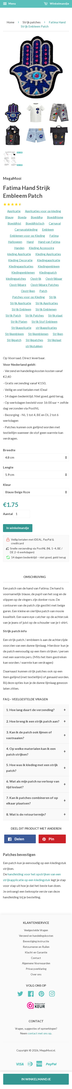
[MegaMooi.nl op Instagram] (52, 993)
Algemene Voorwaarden (36, 963)
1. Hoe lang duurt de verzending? (36, 710)
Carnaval (55, 223)
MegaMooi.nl (47, 1050)
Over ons (36, 974)
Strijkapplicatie (21, 327)
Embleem (48, 229)
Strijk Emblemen (46, 309)
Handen (19, 248)
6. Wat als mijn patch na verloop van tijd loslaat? (36, 784)
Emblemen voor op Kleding (27, 235)
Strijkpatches (34, 340)
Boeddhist (14, 223)
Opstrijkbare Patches (45, 285)
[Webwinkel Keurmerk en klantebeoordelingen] (36, 1010)
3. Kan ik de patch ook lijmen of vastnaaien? (36, 735)
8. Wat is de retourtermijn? (36, 814)
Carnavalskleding (26, 229)
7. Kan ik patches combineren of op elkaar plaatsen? (36, 800)
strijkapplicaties (46, 327)
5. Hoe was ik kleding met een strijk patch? (36, 767)
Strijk (52, 297)
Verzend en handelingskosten (36, 935)
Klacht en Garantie (36, 952)
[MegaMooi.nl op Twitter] (20, 993)
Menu (12, 3)
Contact (36, 958)
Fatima (54, 235)
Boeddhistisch (35, 223)
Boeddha (37, 217)
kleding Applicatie (19, 254)
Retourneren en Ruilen (36, 946)
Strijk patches (32, 22)
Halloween (15, 242)
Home (10, 22)
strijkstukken (34, 346)
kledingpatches (16, 278)
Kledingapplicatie (48, 260)
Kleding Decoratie (20, 260)
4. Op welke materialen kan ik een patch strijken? (36, 751)
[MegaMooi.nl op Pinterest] (41, 993)
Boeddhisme (55, 217)
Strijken (58, 334)
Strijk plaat (55, 315)
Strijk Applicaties (47, 303)
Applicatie (14, 211)
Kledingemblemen (23, 272)
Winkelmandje (59, 3)
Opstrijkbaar (54, 278)
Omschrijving (34, 577)
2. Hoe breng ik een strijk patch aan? (36, 721)
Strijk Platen (19, 321)
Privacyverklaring (36, 968)
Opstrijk (35, 278)
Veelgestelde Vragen (36, 930)
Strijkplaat (54, 340)
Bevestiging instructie (36, 941)
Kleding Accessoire (41, 248)
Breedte (9, 450)
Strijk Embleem (21, 309)
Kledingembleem (49, 266)
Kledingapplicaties (21, 266)
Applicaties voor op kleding (43, 211)
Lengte (8, 467)
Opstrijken (28, 291)
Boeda (22, 217)
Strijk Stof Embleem (44, 321)
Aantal (8, 514)
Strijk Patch (13, 315)
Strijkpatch (14, 340)
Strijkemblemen (38, 334)
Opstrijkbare (17, 285)
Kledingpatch (48, 272)
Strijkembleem (14, 334)
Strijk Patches (34, 315)
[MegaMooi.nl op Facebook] (31, 993)
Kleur (7, 484)
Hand (30, 242)
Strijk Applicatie (20, 303)
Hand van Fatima (49, 242)
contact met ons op (39, 1033)
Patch (43, 291)
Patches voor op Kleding (28, 297)
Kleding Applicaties (48, 254)
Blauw (9, 217)
